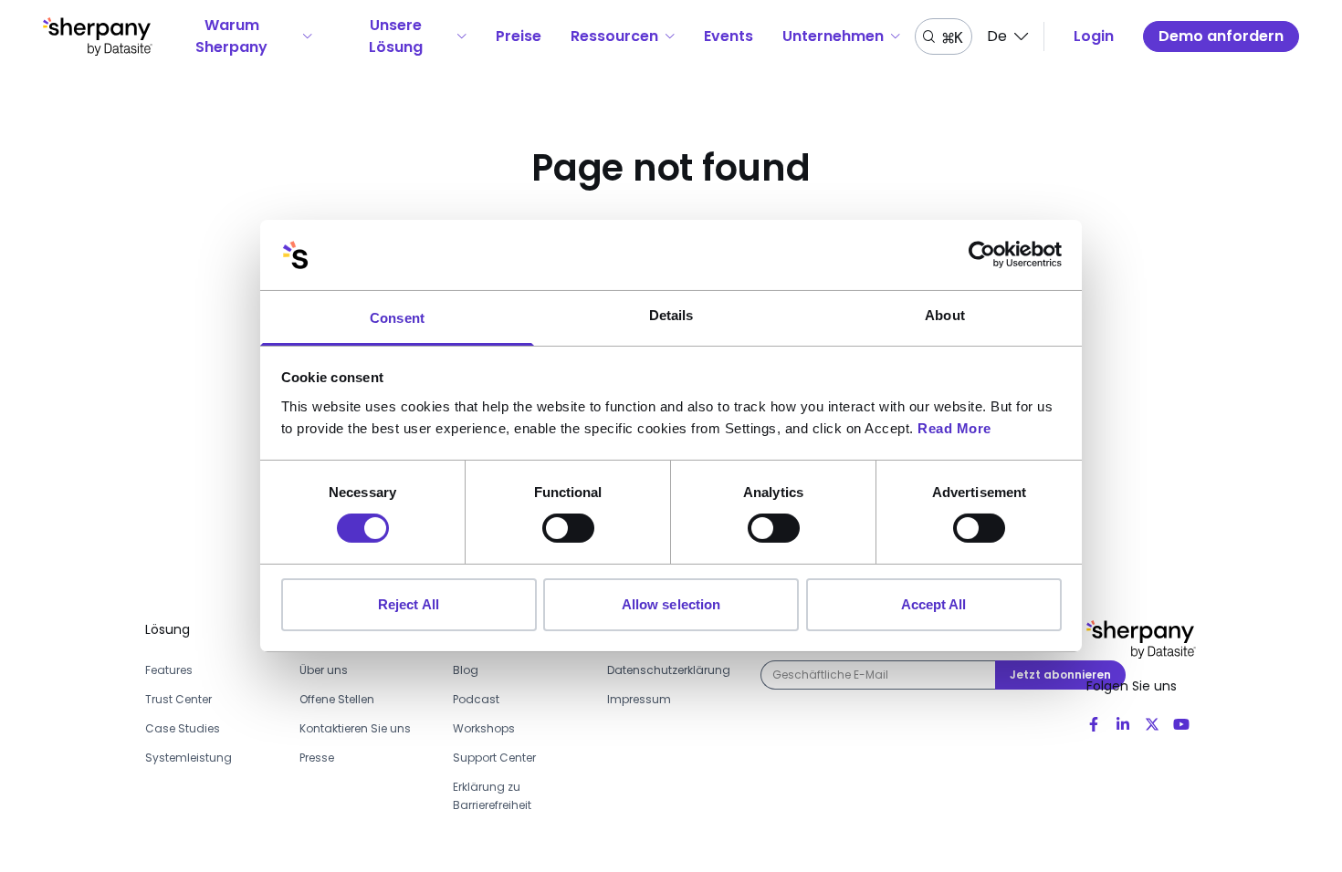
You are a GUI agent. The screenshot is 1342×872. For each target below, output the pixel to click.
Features (169, 670)
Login (1094, 36)
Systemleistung (188, 757)
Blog (465, 670)
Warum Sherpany (231, 36)
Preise (518, 36)
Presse (316, 757)
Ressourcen (614, 36)
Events (728, 36)
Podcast (476, 699)
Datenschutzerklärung (668, 670)
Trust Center (178, 699)
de (997, 36)
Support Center (494, 757)
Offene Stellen (336, 699)
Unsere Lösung (396, 36)
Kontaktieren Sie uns (355, 728)
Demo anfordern (1221, 36)
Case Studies (182, 728)
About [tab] (945, 315)
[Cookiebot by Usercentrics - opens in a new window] (982, 254)
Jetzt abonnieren (1060, 674)
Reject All (408, 604)
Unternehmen (833, 36)
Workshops (484, 728)
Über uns (323, 670)
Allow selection (671, 604)
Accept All (934, 604)
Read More (954, 428)
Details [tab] (671, 315)
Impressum (639, 699)
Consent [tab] (397, 318)
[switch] (568, 528)
